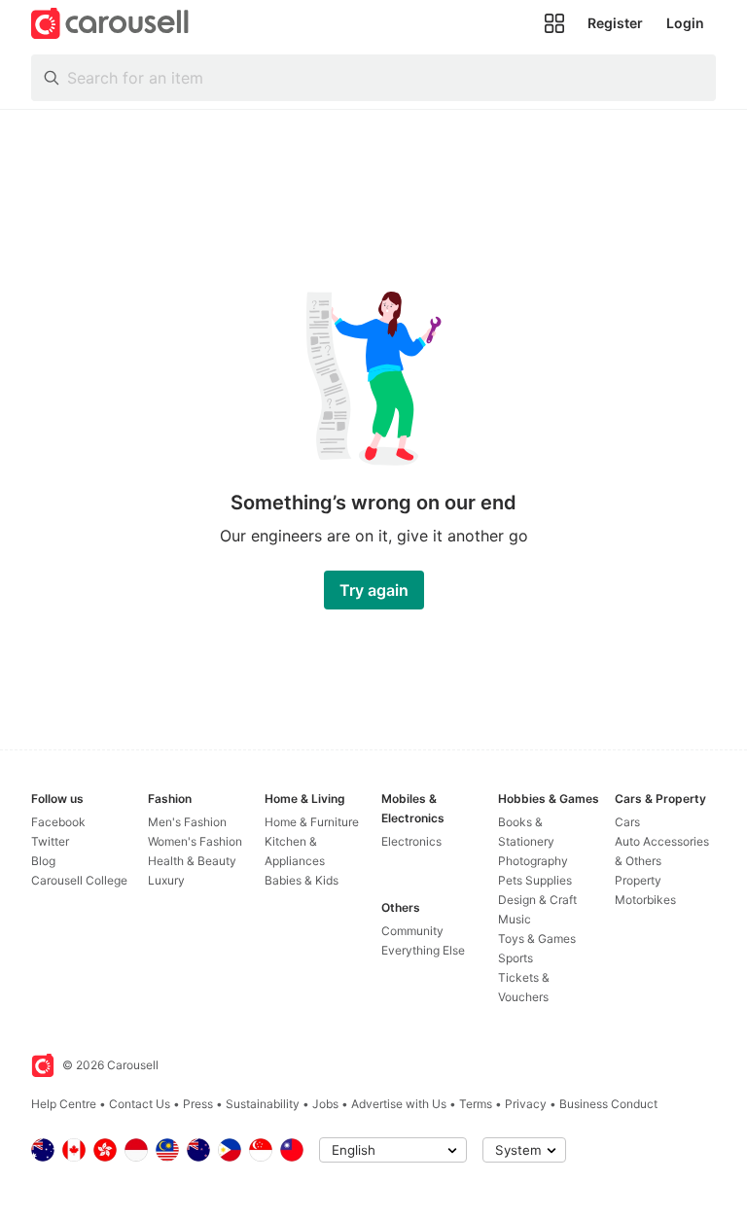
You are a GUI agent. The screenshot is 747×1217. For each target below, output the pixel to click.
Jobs (325, 1103)
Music (514, 919)
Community (412, 930)
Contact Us (139, 1103)
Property (638, 880)
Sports (515, 958)
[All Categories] (554, 23)
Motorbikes (645, 899)
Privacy (526, 1103)
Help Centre (63, 1103)
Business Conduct (608, 1103)
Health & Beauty (192, 860)
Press (198, 1103)
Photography (533, 860)
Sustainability (263, 1103)
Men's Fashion (187, 822)
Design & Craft (537, 899)
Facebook (58, 822)
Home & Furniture (312, 822)
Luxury (166, 880)
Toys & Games (537, 938)
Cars (627, 822)
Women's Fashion (195, 841)
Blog (43, 860)
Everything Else (423, 950)
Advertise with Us (398, 1103)
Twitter (50, 841)
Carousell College (79, 880)
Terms (475, 1103)
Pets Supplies (535, 880)
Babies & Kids (301, 880)
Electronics (411, 841)
